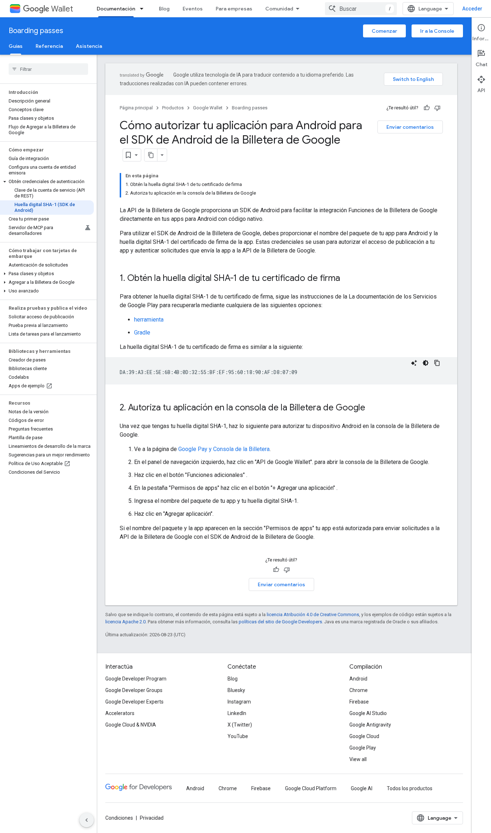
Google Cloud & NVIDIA (130, 725)
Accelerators (119, 713)
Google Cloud (364, 736)
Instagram (239, 702)
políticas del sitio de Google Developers (280, 621)
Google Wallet (207, 107)
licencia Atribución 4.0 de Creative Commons (313, 614)
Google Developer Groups (133, 690)
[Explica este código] (414, 363)
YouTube (238, 736)
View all (358, 759)
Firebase (359, 702)
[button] (47, 181)
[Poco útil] (437, 108)
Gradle (142, 332)
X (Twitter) (240, 725)
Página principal (136, 107)
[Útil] (426, 108)
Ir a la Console (437, 31)
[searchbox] (48, 69)
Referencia (49, 46)
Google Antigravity (370, 725)
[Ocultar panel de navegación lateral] (86, 820)
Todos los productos (409, 788)
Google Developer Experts (134, 702)
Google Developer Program (135, 679)
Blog (164, 8)
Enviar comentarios (410, 127)
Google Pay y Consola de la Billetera (224, 449)
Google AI (361, 788)
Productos (173, 107)
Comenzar (384, 31)
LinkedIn (237, 713)
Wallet (62, 9)
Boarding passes (36, 30)
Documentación (116, 8)
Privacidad (152, 818)
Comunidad (279, 8)
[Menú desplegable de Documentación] (143, 8)
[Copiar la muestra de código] (437, 363)
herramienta (149, 319)
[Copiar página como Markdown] (150, 155)
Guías (16, 46)
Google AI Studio (368, 713)
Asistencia (89, 46)
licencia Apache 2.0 (125, 621)
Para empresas (234, 8)
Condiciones (119, 818)
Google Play (362, 748)
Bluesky (236, 690)
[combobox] (361, 8)
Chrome (358, 690)
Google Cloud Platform (310, 788)
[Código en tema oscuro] (425, 363)
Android (358, 679)
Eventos (193, 8)
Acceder (472, 9)
